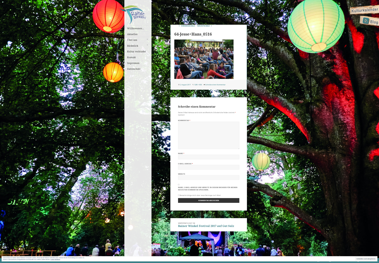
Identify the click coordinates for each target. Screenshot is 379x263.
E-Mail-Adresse (185, 164)
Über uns (132, 39)
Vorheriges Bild (188, 26)
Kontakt (131, 57)
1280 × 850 (198, 85)
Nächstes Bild (203, 26)
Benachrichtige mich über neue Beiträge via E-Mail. (200, 195)
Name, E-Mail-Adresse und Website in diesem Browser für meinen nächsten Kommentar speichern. (207, 188)
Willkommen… (135, 28)
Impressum (133, 63)
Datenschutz (133, 68)
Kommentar (184, 120)
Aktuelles (132, 34)
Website (181, 174)
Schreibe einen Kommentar (215, 85)
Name (181, 153)
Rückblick (132, 45)
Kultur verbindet (136, 51)
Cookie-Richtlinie (55, 259)
